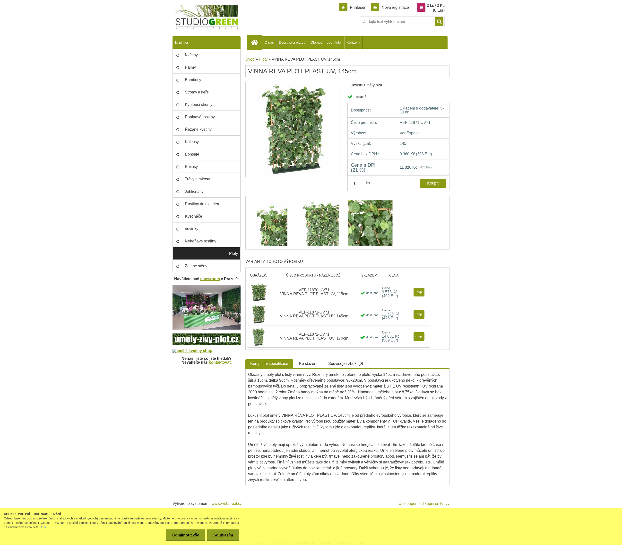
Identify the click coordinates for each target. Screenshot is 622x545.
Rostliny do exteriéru (202, 204)
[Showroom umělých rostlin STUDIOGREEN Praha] (207, 287)
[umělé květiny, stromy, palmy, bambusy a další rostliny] (192, 351)
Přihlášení (358, 7)
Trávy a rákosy (197, 179)
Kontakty (353, 42)
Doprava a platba (292, 42)
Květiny (191, 55)
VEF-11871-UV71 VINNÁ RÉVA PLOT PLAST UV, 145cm (314, 314)
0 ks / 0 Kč (436, 5)
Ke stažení (308, 363)
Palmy (190, 67)
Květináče (193, 216)
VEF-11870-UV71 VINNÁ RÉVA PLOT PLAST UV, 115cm (314, 292)
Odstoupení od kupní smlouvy (423, 503)
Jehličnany (194, 191)
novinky (191, 229)
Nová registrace (395, 7)
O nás (269, 42)
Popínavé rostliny (200, 117)
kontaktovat (220, 362)
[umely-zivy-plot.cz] (207, 335)
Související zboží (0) (345, 363)
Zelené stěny (196, 266)
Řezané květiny (198, 129)
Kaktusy (192, 142)
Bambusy (193, 80)
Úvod (250, 59)
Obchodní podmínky (326, 42)
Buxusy (191, 167)
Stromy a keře (197, 92)
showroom (210, 279)
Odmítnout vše (185, 535)
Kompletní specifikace (269, 363)
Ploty (233, 253)
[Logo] (206, 17)
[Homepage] (256, 42)
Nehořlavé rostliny (200, 241)
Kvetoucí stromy (198, 104)
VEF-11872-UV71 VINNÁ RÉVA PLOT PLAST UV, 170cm (314, 336)
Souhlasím (223, 535)
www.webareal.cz (227, 503)
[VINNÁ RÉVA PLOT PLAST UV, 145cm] (292, 84)
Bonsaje (192, 154)
